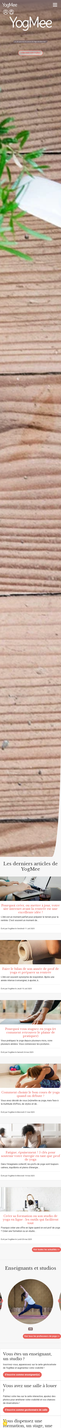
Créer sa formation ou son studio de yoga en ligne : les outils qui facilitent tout (30, 1219)
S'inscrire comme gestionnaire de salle (26, 1409)
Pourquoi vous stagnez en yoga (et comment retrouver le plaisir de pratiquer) (30, 1032)
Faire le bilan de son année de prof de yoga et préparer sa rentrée (30, 970)
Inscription (11, 12)
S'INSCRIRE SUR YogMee (30, 53)
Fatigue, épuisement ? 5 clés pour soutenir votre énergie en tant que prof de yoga (30, 1156)
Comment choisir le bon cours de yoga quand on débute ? (30, 1094)
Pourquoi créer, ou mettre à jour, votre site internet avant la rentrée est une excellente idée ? (30, 909)
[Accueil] (9, 5)
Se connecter (5, 12)
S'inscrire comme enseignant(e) (22, 1374)
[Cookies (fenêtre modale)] (5, 1423)
